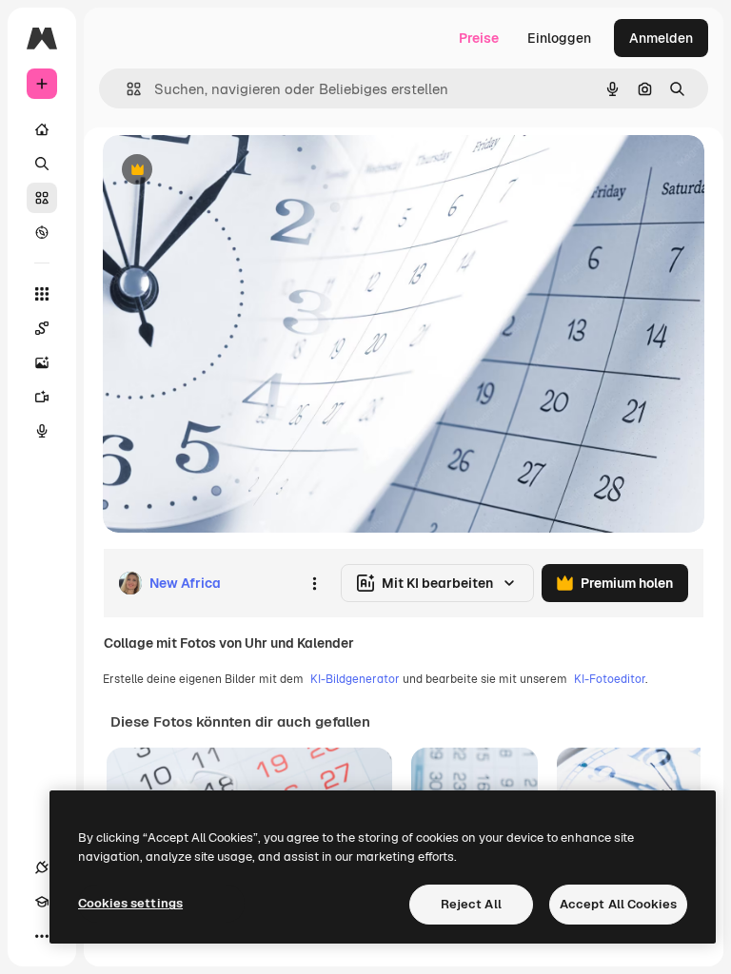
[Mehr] (42, 936)
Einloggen (559, 38)
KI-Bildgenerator (355, 679)
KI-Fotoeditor (609, 679)
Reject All (471, 904)
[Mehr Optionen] (314, 583)
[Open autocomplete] (126, 89)
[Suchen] (42, 163)
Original (224, 171)
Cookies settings (130, 903)
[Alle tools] (42, 294)
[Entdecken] (42, 232)
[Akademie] (42, 901)
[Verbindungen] (42, 867)
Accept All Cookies (618, 904)
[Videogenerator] (42, 396)
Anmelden (661, 38)
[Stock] (42, 198)
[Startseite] (42, 129)
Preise (479, 38)
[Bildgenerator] (42, 362)
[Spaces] (42, 328)
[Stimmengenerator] (42, 431)
